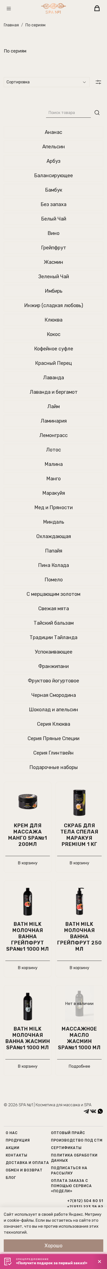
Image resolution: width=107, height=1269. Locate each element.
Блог (11, 1178)
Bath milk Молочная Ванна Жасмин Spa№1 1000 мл (27, 1038)
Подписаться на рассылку (69, 1170)
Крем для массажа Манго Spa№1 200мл (27, 835)
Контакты (16, 1155)
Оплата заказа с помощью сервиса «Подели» (71, 1186)
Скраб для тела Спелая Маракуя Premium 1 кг (79, 835)
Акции (12, 1148)
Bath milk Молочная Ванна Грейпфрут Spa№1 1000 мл (27, 936)
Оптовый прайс (68, 1133)
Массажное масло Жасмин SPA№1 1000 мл (79, 1038)
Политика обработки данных (74, 1158)
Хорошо (53, 1246)
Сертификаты (66, 1148)
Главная (11, 25)
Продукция (18, 1140)
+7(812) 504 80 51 (85, 1201)
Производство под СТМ (77, 1140)
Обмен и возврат (24, 1170)
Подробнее (79, 1066)
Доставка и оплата (27, 1163)
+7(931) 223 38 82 (85, 1207)
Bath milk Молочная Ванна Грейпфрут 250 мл (79, 936)
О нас (12, 1133)
